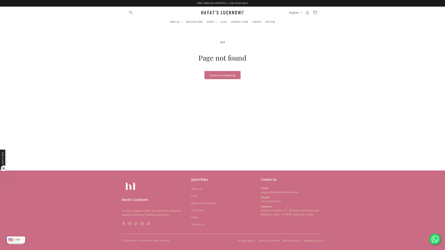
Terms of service (269, 240)
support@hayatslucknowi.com (279, 192)
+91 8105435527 (271, 201)
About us (197, 188)
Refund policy (291, 240)
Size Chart (197, 210)
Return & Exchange (203, 203)
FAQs (194, 196)
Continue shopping (222, 75)
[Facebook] (123, 223)
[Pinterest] (148, 223)
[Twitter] (136, 223)
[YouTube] (142, 223)
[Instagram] (129, 223)
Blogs (194, 217)
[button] (131, 12)
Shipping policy (313, 240)
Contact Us (198, 224)
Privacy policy (246, 240)
